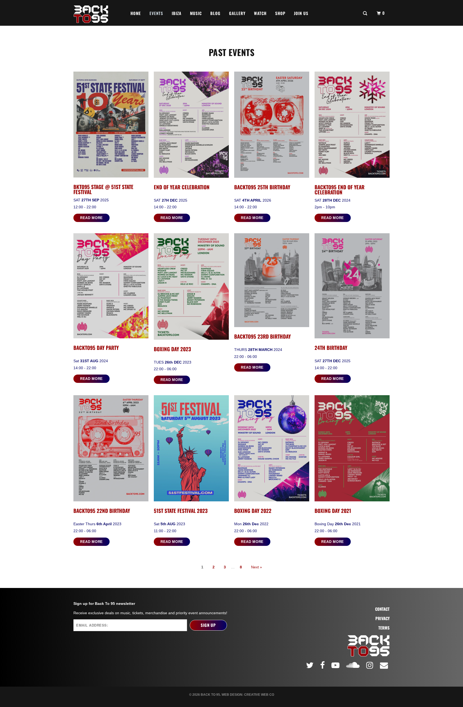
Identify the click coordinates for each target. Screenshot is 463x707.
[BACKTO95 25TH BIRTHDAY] (271, 126)
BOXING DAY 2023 (172, 349)
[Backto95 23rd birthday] (271, 281)
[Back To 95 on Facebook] (323, 665)
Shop (280, 13)
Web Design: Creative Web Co (248, 695)
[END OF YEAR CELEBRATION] (191, 126)
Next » (256, 567)
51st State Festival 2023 (181, 510)
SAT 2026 (252, 200)
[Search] (365, 13)
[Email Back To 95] (385, 665)
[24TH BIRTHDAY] (352, 287)
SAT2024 (332, 200)
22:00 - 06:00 (165, 369)
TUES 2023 (172, 362)
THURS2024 (258, 349)
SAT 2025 (170, 200)
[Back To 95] (90, 12)
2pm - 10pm (325, 207)
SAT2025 (91, 200)
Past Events (232, 52)
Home (135, 13)
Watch (260, 13)
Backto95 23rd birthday (262, 336)
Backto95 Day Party (96, 347)
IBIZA (176, 13)
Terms (384, 628)
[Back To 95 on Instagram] (370, 665)
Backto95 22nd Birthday (101, 510)
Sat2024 (90, 361)
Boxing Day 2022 (252, 510)
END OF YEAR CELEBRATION (182, 187)
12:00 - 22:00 (84, 207)
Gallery (237, 13)
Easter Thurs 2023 (97, 524)
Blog (215, 13)
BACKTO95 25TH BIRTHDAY (262, 187)
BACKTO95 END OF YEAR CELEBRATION (339, 189)
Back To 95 (210, 695)
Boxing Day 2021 (333, 510)
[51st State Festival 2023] (191, 449)
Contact (382, 609)
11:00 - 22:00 (165, 531)
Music (196, 13)
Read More (91, 218)
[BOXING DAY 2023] (191, 287)
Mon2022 (251, 524)
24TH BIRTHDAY (331, 347)
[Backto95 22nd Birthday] (110, 449)
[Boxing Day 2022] (271, 449)
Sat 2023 (169, 524)
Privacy (382, 618)
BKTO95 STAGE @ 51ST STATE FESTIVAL (103, 189)
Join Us (301, 13)
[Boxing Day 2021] (352, 449)
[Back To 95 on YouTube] (336, 665)
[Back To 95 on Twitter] (310, 665)
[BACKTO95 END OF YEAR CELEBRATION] (352, 126)
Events (156, 13)
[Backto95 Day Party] (110, 287)
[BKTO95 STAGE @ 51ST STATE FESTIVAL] (110, 126)
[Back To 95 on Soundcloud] (353, 664)
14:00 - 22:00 (165, 207)
